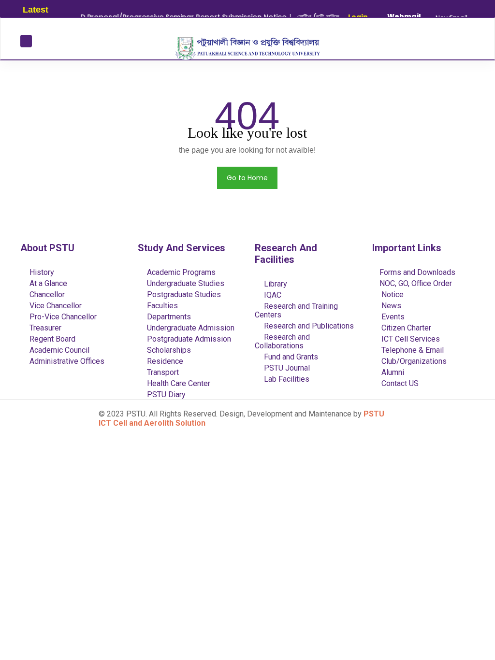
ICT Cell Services (409, 339)
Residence (164, 361)
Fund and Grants (290, 356)
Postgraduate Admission (188, 339)
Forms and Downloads (417, 272)
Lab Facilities (285, 379)
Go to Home (247, 178)
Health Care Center (177, 383)
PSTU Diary (165, 394)
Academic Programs (180, 272)
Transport (162, 372)
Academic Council (58, 350)
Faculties (161, 305)
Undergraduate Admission (189, 327)
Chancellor (46, 294)
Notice (391, 294)
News (390, 305)
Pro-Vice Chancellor (62, 316)
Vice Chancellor (55, 305)
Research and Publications (308, 325)
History (41, 272)
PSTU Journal (286, 368)
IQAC (271, 295)
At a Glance (47, 283)
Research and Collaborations (282, 341)
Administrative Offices (66, 361)
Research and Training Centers (296, 310)
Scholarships (168, 350)
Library (274, 283)
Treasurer (44, 327)
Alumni (391, 372)
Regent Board (51, 339)
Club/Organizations (413, 361)
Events (392, 316)
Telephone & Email (411, 350)
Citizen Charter (405, 327)
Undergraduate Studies (184, 283)
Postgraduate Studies (183, 294)
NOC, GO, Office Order (415, 283)
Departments (168, 316)
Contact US (399, 383)
